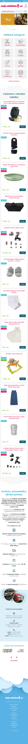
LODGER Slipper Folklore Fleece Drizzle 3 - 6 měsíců (14, 260)
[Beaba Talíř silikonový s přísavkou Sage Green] (14, 177)
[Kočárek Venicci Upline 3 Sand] (14, 240)
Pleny (14, 727)
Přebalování (14, 725)
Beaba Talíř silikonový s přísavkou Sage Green (14, 165)
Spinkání (14, 723)
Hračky (14, 716)
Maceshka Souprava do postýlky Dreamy (14, 291)
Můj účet (25, 1)
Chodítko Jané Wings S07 (14, 354)
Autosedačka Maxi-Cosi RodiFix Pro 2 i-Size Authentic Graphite (14, 102)
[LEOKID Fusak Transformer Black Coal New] (14, 146)
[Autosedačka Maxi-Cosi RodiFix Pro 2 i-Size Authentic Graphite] (14, 114)
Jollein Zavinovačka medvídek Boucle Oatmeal (14, 323)
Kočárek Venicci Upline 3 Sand (14, 228)
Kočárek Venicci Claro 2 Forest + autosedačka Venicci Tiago (14, 449)
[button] (10, 29)
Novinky (14, 706)
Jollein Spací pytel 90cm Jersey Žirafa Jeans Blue (14, 386)
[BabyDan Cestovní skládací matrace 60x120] (14, 209)
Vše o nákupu (14, 708)
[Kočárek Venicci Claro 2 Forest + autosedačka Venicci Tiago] (14, 461)
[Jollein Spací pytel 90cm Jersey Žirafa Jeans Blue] (14, 398)
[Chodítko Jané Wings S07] (14, 366)
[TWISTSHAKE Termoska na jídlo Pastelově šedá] (14, 429)
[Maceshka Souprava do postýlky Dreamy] (14, 303)
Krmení (14, 721)
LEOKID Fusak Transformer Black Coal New (14, 134)
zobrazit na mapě (17, 615)
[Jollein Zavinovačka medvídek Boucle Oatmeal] (14, 335)
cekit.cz (16, 730)
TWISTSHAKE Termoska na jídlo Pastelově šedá (14, 417)
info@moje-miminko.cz (16, 636)
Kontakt (14, 710)
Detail (22, 126)
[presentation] (11, 657)
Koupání (14, 718)
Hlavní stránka (14, 704)
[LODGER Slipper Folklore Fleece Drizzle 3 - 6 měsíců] (14, 272)
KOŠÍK (25, 7)
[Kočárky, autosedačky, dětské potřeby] (12, 5)
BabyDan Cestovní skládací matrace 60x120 (14, 197)
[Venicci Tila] (14, 19)
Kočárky (14, 713)
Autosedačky (14, 715)
